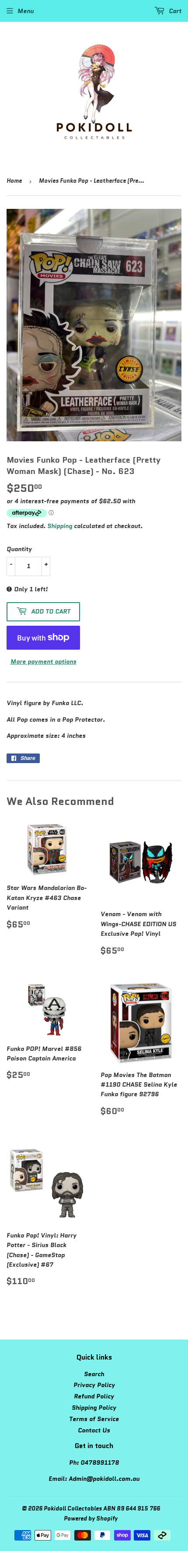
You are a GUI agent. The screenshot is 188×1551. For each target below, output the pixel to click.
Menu (25, 11)
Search (94, 1374)
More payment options (43, 661)
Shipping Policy (94, 1407)
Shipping (59, 526)
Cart (174, 11)
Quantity (19, 549)
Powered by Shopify (91, 1518)
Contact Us (94, 1430)
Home (14, 181)
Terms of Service (94, 1419)
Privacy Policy (94, 1385)
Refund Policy (94, 1396)
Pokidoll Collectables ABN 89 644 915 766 (102, 1508)
